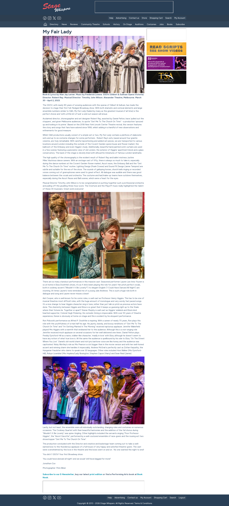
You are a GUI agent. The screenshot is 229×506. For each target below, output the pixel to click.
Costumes (151, 24)
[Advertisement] (166, 101)
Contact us (134, 18)
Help (111, 18)
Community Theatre (90, 24)
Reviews (74, 24)
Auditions (139, 24)
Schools (106, 24)
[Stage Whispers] (58, 7)
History (116, 24)
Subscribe (180, 24)
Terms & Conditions (143, 503)
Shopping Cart (156, 18)
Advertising (121, 18)
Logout (182, 497)
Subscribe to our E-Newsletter (58, 474)
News (64, 24)
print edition (95, 474)
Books (170, 24)
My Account (179, 18)
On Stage (127, 24)
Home (45, 24)
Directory (54, 24)
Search (168, 18)
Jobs (161, 24)
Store (144, 18)
